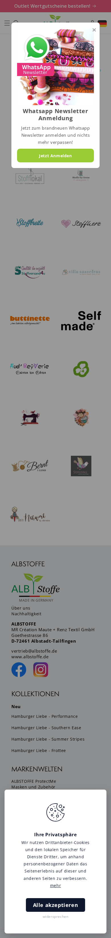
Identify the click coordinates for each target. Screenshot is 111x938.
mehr (55, 885)
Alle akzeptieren (55, 905)
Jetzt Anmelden (55, 155)
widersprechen (56, 916)
